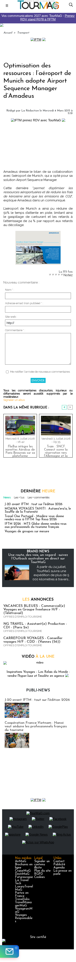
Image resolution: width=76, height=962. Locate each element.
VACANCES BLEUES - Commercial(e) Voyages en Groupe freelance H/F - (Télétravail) (34, 609)
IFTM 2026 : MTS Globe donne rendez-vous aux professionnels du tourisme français (35, 525)
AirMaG (20, 861)
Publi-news (38, 690)
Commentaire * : (15, 330)
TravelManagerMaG (23, 904)
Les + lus (19, 497)
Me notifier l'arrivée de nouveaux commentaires (40, 371)
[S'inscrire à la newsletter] (9, 951)
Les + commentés (38, 497)
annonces (38, 600)
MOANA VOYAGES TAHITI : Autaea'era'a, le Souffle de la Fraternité (38, 510)
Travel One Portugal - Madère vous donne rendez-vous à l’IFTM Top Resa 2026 (34, 518)
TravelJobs (22, 899)
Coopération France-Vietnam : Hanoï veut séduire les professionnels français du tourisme (36, 726)
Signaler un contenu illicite (42, 864)
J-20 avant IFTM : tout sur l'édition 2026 (33, 504)
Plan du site (42, 870)
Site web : (11, 316)
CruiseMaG (23, 870)
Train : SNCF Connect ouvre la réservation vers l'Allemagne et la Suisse (56, 450)
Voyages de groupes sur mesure (27, 531)
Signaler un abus (14, 399)
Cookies (39, 877)
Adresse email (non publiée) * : (24, 303)
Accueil (7, 32)
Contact (59, 861)
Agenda (59, 867)
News (7, 497)
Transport (23, 32)
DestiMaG (22, 874)
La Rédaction (30, 110)
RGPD (38, 874)
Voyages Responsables (24, 918)
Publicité (59, 864)
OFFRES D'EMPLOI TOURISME (22, 616)
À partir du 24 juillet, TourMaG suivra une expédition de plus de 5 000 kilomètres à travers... (51, 573)
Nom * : (9, 289)
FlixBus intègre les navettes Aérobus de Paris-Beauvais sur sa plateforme (20, 450)
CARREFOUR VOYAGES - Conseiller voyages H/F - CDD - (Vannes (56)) (32, 640)
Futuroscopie (24, 877)
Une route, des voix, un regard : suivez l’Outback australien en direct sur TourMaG (38, 558)
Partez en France (21, 894)
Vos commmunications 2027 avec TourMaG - (38, 17)
